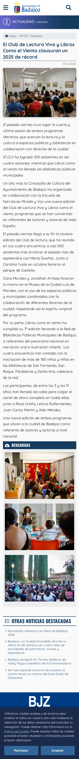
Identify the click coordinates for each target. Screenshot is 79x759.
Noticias (36, 36)
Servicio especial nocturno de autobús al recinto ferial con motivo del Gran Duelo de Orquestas (38, 674)
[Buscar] (68, 7)
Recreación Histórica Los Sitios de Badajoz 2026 (38, 633)
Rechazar (21, 750)
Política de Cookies (16, 731)
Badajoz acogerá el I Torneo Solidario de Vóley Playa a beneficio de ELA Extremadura (39, 661)
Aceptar (58, 750)
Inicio (12, 36)
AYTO (23, 36)
